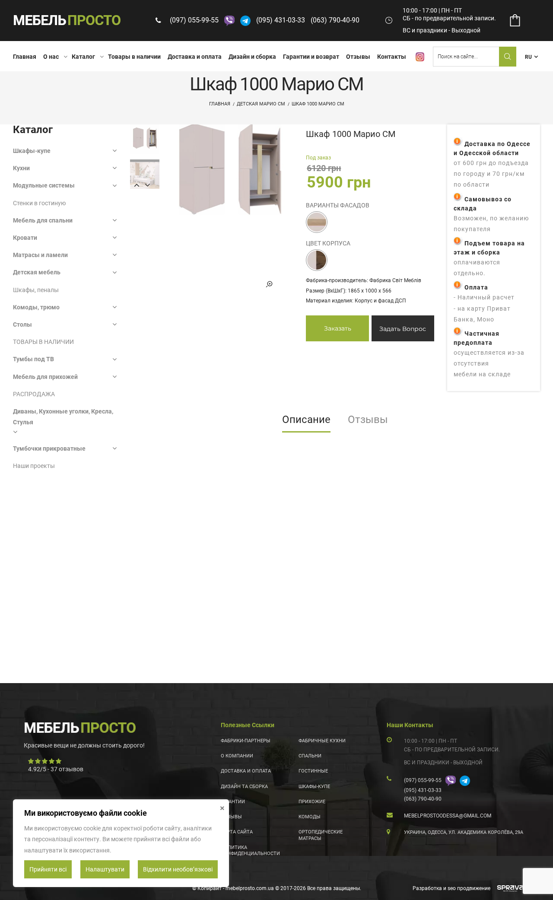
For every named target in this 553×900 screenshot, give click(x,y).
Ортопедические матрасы (321, 835)
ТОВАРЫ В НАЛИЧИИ (43, 341)
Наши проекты (34, 465)
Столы (22, 324)
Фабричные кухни (322, 741)
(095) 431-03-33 (280, 20)
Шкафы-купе (32, 150)
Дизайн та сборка (244, 786)
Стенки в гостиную (39, 203)
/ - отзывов (55, 769)
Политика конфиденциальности (250, 850)
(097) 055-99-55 (194, 20)
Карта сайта (237, 832)
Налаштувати (105, 869)
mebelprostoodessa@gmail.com (447, 816)
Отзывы (358, 56)
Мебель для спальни (43, 220)
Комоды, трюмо (36, 307)
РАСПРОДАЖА (34, 394)
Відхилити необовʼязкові (178, 869)
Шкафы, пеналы (36, 289)
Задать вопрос (402, 329)
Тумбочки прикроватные (49, 448)
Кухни (21, 168)
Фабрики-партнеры (245, 741)
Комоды (310, 817)
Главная (24, 56)
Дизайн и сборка (252, 56)
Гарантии (233, 802)
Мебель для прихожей (45, 376)
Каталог (83, 56)
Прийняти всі (48, 869)
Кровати (25, 237)
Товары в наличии (134, 56)
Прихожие (312, 802)
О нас (51, 56)
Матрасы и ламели (40, 254)
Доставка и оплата (195, 56)
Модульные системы (44, 185)
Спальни (310, 756)
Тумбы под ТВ (33, 359)
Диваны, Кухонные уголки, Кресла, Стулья (63, 417)
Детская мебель (36, 272)
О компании (237, 756)
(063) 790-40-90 (335, 20)
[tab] (306, 423)
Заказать (337, 328)
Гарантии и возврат (311, 56)
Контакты (391, 56)
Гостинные (313, 771)
